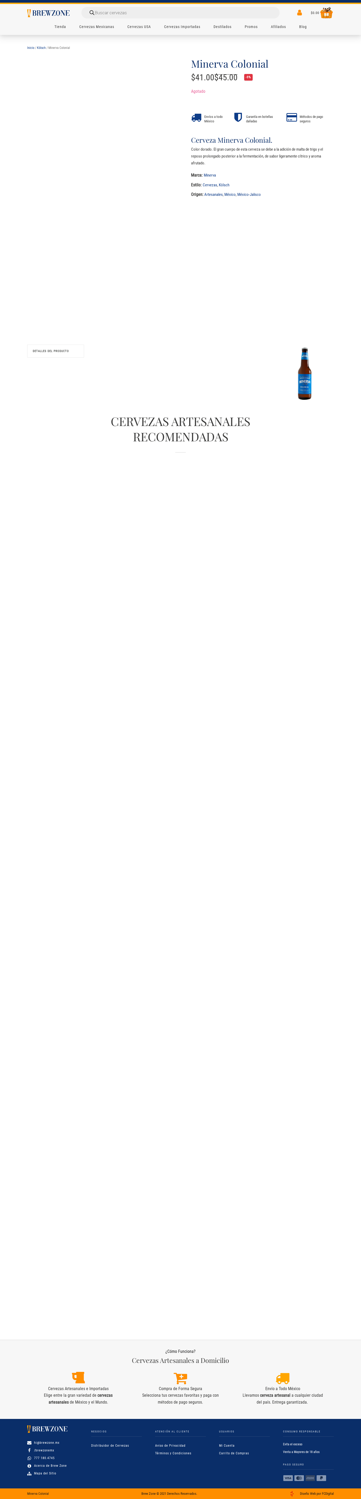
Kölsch (41, 48)
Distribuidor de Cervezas (110, 1445)
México (230, 194)
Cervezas (210, 185)
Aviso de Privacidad (170, 1445)
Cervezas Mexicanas (96, 27)
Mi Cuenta (227, 1445)
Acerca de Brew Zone (50, 1466)
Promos (251, 27)
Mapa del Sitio (45, 1473)
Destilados (223, 27)
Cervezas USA (139, 27)
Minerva (210, 175)
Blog (303, 27)
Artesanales (213, 194)
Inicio (30, 48)
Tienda (60, 27)
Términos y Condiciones (173, 1453)
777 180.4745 (44, 1458)
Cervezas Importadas (182, 27)
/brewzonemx (44, 1450)
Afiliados (278, 27)
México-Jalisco (249, 194)
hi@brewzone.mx (46, 1443)
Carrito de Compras (234, 1453)
